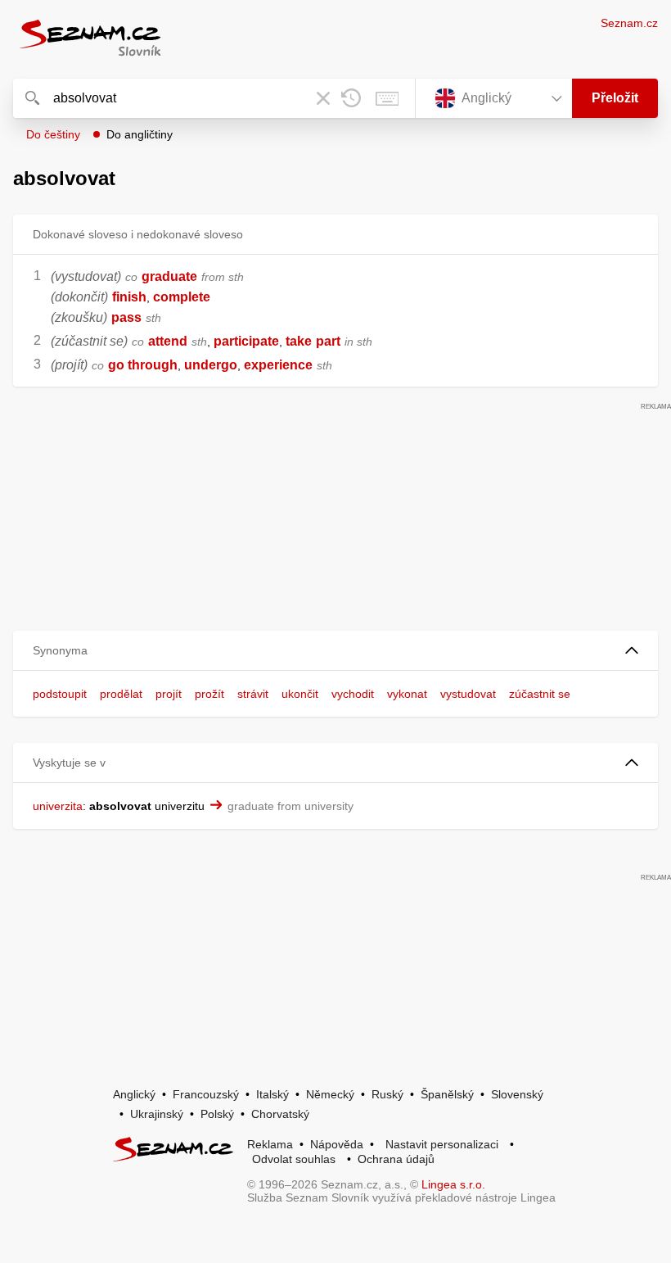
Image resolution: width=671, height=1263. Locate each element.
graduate (169, 276)
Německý (330, 1094)
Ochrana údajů (396, 1159)
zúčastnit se (539, 693)
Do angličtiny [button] (139, 134)
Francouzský (206, 1094)
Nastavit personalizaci (441, 1144)
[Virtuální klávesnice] (387, 98)
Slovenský (517, 1094)
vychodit (352, 693)
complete (181, 297)
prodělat (121, 693)
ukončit (299, 693)
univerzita (58, 806)
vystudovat (468, 693)
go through (143, 365)
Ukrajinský (156, 1113)
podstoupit (60, 693)
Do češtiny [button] (53, 134)
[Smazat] (323, 98)
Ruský (387, 1094)
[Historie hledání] (351, 98)
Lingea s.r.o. (453, 1184)
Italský (272, 1094)
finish (129, 297)
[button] (335, 651)
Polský (217, 1113)
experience (278, 365)
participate (246, 341)
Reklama (270, 1144)
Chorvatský (280, 1113)
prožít (209, 693)
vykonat (407, 693)
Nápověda (336, 1144)
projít (168, 693)
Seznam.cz (629, 22)
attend (167, 341)
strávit (252, 693)
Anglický (134, 1094)
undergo (210, 365)
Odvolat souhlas (294, 1159)
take (299, 341)
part (328, 341)
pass (126, 317)
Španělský (447, 1094)
